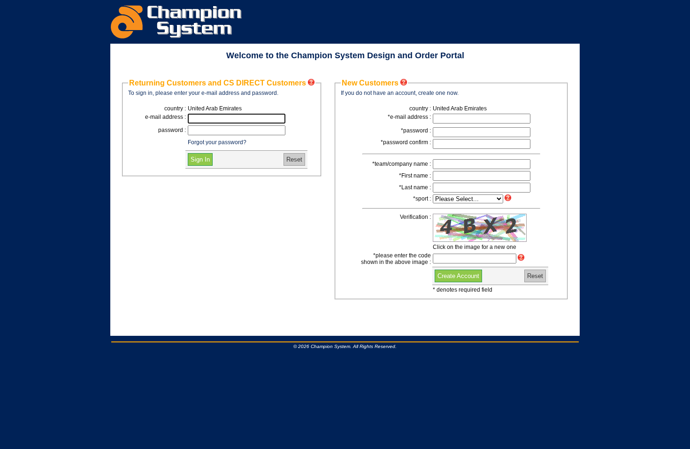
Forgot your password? (217, 142)
